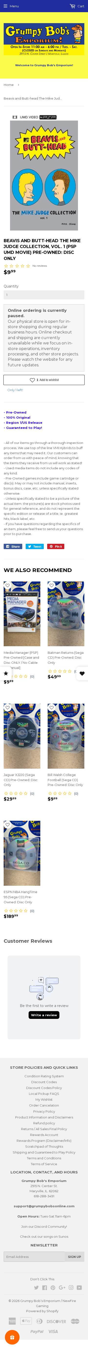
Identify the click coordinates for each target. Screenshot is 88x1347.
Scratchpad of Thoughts (44, 1146)
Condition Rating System (44, 1076)
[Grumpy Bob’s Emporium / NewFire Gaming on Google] (62, 1288)
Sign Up (74, 1257)
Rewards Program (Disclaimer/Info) (44, 1141)
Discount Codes (44, 1082)
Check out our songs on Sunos (44, 1236)
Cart (80, 6)
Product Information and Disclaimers (44, 1117)
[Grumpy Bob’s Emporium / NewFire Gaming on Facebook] (44, 1288)
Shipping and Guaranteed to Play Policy (44, 1152)
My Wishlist (44, 1099)
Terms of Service (44, 1164)
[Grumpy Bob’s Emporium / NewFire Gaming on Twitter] (36, 1288)
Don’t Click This (42, 1279)
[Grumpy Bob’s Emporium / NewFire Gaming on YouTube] (79, 1288)
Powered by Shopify (42, 1311)
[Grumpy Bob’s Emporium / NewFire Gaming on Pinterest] (52, 1288)
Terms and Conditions (44, 1158)
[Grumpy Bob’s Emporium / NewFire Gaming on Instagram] (71, 1288)
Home (9, 85)
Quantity (11, 286)
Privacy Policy (44, 1111)
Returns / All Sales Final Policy (44, 1129)
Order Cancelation (44, 1105)
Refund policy (44, 1123)
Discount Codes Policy (44, 1088)
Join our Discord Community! (44, 1226)
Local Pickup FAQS (44, 1094)
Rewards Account (44, 1135)
